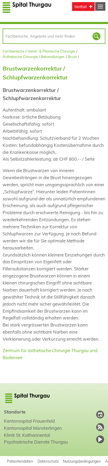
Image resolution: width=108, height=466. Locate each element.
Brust (72, 56)
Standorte (14, 412)
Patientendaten (20, 461)
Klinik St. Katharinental (27, 435)
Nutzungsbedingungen (82, 461)
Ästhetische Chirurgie (20, 56)
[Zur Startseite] (27, 10)
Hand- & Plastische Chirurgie (51, 51)
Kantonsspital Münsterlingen (33, 428)
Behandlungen (52, 56)
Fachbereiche (13, 51)
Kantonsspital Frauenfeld (29, 421)
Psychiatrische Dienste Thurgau (36, 442)
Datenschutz (48, 461)
